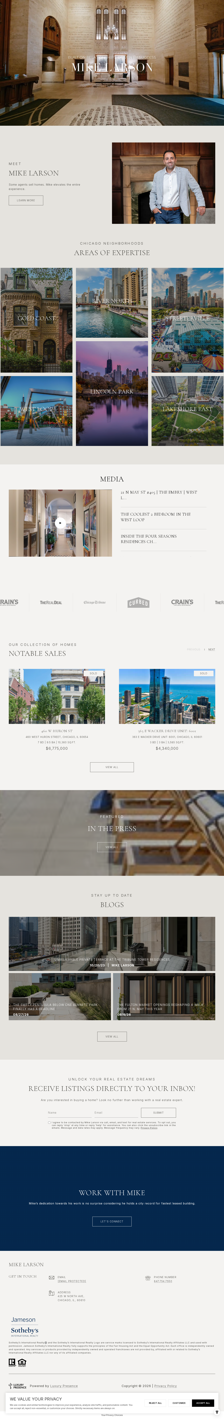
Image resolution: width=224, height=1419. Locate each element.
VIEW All (112, 1036)
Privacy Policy (149, 1128)
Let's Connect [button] (112, 1221)
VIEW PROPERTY (57, 702)
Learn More (26, 200)
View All (112, 847)
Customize (179, 1403)
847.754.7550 (163, 1281)
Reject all (155, 1403)
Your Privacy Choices (112, 1415)
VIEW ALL (112, 767)
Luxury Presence (64, 1386)
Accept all (203, 1403)
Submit (158, 1112)
